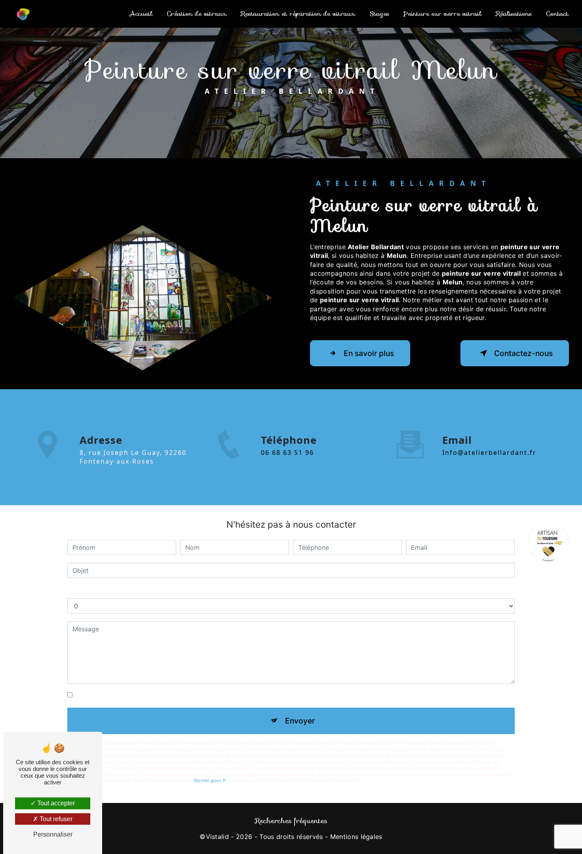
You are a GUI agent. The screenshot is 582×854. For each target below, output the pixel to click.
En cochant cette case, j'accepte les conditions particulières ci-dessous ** (187, 695)
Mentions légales (356, 837)
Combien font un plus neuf (107, 591)
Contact (557, 14)
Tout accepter (55, 803)
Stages (379, 14)
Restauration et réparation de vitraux (298, 14)
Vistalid (217, 837)
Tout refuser (55, 819)
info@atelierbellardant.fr (489, 452)
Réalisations (514, 14)
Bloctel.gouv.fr (210, 780)
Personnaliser (52, 834)
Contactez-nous (523, 353)
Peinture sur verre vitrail (442, 14)
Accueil (141, 14)
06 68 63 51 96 (287, 452)
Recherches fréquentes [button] (291, 821)
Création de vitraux (196, 14)
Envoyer (300, 720)
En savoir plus (369, 353)
